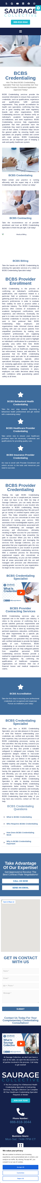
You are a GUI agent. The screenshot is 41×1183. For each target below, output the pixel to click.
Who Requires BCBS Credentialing (22, 824)
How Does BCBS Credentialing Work (20, 834)
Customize (20, 1173)
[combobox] (4, 985)
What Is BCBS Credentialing (19, 817)
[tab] (20, 817)
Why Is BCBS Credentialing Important (19, 842)
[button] (38, 8)
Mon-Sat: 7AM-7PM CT (20, 1139)
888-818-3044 (20, 1122)
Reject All (20, 1178)
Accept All (20, 1167)
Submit (20, 1009)
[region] (20, 1165)
